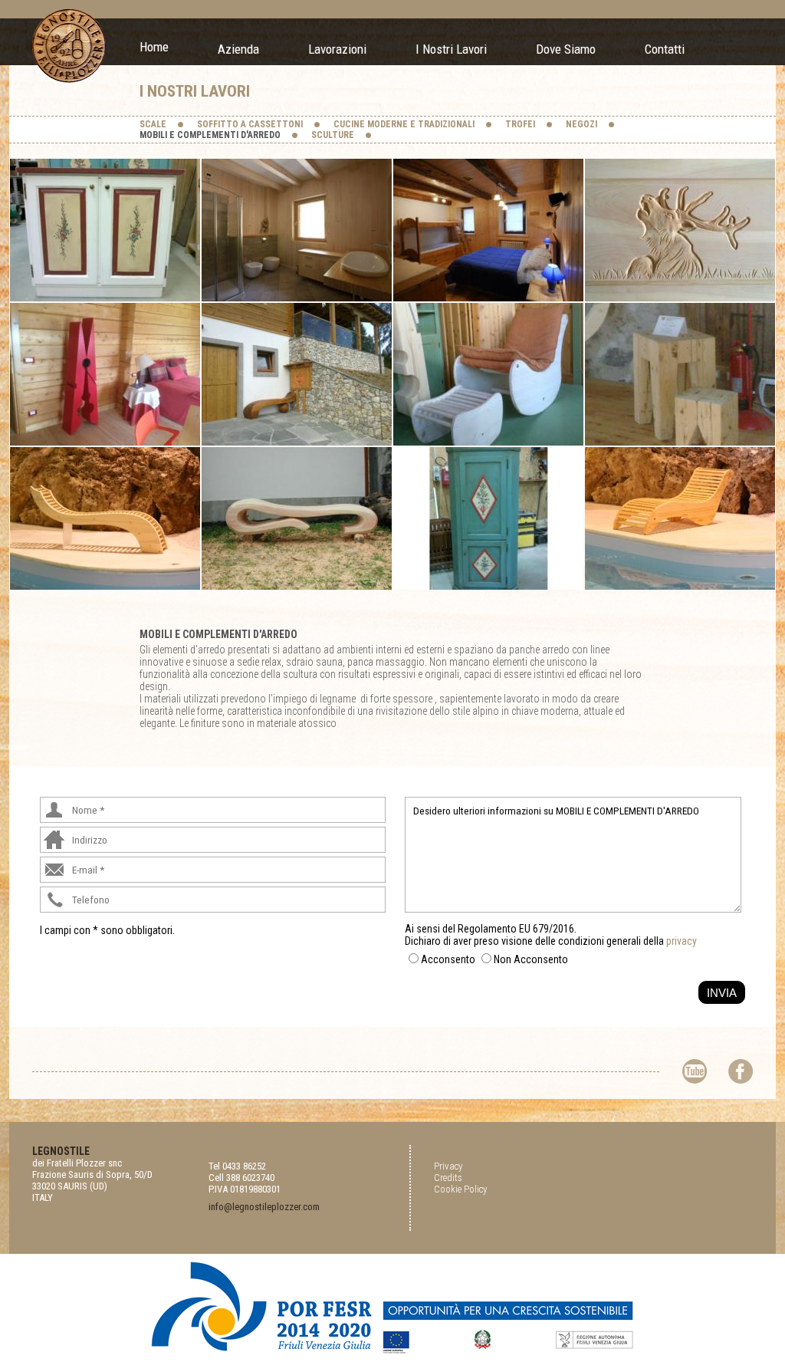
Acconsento (448, 959)
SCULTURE (332, 135)
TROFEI (520, 124)
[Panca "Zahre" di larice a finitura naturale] (297, 517)
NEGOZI (581, 124)
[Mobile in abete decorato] (105, 229)
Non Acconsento (531, 959)
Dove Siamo (566, 49)
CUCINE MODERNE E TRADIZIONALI (404, 124)
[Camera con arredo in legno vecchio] (488, 229)
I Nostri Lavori (451, 49)
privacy (681, 941)
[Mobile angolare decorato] (488, 517)
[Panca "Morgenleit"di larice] (297, 373)
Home (154, 46)
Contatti (665, 49)
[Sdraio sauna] (680, 517)
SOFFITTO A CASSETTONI (250, 124)
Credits (448, 1177)
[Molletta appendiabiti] (105, 373)
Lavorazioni (337, 49)
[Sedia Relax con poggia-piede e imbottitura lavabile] (488, 373)
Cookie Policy (460, 1189)
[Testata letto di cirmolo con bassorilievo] (680, 229)
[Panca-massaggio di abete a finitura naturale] (105, 517)
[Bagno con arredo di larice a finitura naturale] (297, 229)
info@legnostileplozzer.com (264, 1206)
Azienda (238, 49)
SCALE (153, 124)
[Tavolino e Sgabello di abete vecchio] (680, 373)
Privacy (448, 1166)
